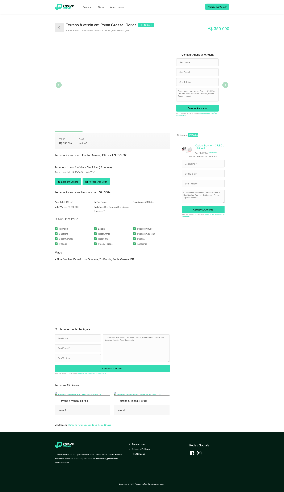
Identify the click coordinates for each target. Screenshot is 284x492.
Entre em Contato (69, 181)
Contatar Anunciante (197, 108)
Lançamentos (117, 7)
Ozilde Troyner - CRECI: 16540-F (209, 146)
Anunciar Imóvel (139, 444)
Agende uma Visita (97, 181)
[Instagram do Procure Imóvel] (199, 453)
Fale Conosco (138, 453)
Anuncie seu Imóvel (217, 6)
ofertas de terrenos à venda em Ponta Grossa (89, 424)
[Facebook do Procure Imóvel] (192, 453)
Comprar (87, 7)
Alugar (101, 7)
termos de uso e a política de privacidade (92, 373)
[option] (142, 85)
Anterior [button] (59, 85)
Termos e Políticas (141, 448)
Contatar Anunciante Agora (197, 54)
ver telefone (213, 152)
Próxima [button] (225, 85)
